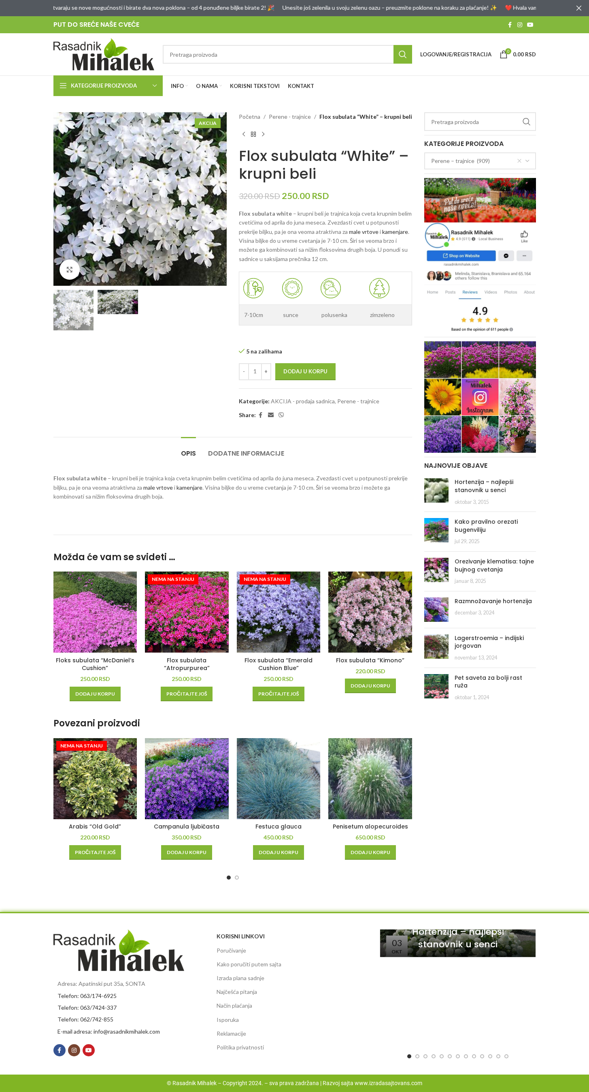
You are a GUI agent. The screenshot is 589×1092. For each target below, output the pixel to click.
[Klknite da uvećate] (70, 269)
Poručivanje (231, 950)
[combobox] (480, 160)
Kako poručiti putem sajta (249, 964)
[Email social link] (271, 415)
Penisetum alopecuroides (370, 826)
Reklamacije (231, 1033)
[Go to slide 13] (506, 1056)
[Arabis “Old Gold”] (95, 778)
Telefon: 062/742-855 (85, 1019)
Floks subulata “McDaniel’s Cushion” (95, 664)
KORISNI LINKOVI (241, 936)
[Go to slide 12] (498, 1056)
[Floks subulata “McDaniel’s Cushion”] (95, 612)
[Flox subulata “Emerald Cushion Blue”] (279, 612)
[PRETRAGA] (402, 54)
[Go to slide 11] (490, 1056)
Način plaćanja (234, 1005)
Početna (249, 116)
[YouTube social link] (530, 24)
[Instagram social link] (520, 24)
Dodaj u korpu (305, 371)
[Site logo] (104, 53)
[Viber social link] (281, 415)
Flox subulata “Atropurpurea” (187, 664)
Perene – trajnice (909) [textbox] (460, 160)
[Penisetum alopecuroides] (370, 778)
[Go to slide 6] (450, 1056)
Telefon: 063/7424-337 (87, 1007)
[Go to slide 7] (458, 1056)
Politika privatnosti (240, 1047)
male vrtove (363, 231)
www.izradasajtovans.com (388, 1083)
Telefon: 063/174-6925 (87, 995)
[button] (95, 694)
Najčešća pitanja (237, 991)
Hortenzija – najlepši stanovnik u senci (484, 486)
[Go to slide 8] (466, 1056)
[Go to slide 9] (474, 1056)
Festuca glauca (278, 826)
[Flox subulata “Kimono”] (370, 612)
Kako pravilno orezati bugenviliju (486, 526)
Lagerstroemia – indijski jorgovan (489, 642)
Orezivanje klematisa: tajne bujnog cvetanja (494, 565)
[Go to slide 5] (442, 1056)
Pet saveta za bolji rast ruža (488, 682)
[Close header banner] (579, 8)
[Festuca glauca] (279, 778)
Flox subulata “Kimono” (370, 660)
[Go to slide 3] (425, 1056)
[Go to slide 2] (237, 878)
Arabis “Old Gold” (95, 826)
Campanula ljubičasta (186, 826)
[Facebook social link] (510, 24)
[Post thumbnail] (436, 491)
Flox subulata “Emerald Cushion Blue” (279, 664)
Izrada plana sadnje (240, 977)
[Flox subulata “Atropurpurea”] (187, 612)
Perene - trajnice (290, 116)
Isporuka (228, 1019)
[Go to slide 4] (434, 1056)
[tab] (188, 449)
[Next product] (263, 134)
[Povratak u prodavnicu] (253, 134)
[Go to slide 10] (482, 1056)
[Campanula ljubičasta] (187, 778)
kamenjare (395, 231)
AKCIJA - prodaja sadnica (303, 401)
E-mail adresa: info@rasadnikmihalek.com (108, 1031)
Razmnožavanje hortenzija (493, 601)
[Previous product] (244, 134)
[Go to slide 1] (229, 878)
